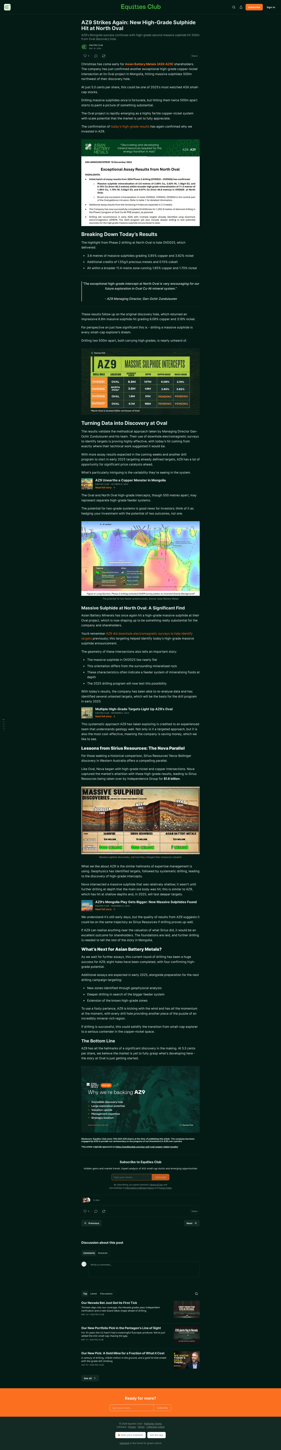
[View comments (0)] (96, 56)
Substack (124, 1443)
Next (190, 1223)
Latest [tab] (93, 1293)
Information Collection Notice (139, 1187)
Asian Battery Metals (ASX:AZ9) (149, 64)
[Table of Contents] (3, 725)
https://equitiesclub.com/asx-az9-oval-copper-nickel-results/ (146, 1147)
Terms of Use (156, 1184)
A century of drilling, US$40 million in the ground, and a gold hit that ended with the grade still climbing (123, 1359)
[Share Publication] (241, 7)
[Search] (234, 7)
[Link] (76, 234)
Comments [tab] (89, 1253)
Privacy (132, 1426)
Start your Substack (132, 1435)
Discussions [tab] (106, 1293)
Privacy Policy (165, 1187)
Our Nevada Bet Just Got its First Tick (109, 1303)
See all (88, 1378)
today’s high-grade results (130, 126)
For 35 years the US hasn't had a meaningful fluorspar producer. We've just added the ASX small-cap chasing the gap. (123, 1334)
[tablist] (95, 1253)
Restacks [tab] (102, 1253)
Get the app (156, 1435)
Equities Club (96, 45)
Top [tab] (85, 1293)
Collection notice (156, 1426)
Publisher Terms (153, 1423)
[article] (140, 1311)
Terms (141, 1426)
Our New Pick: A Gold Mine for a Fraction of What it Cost (122, 1353)
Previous (93, 1223)
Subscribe (254, 7)
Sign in (271, 7)
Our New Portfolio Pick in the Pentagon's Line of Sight (121, 1328)
